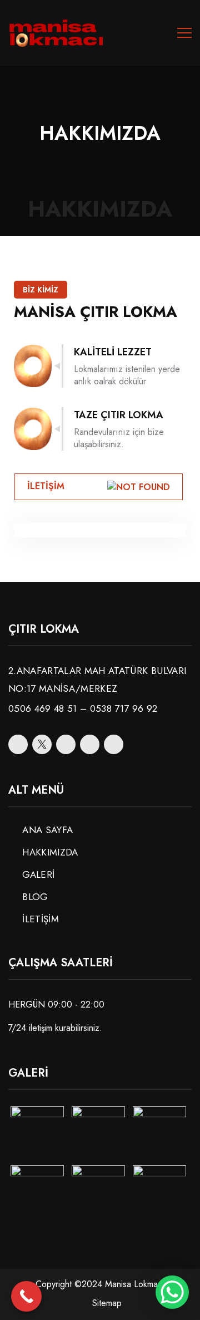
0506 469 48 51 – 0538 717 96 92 (83, 708)
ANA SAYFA (47, 830)
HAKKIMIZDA (50, 852)
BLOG (35, 896)
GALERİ (38, 874)
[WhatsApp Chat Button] (172, 1292)
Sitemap (107, 1303)
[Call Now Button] (26, 1296)
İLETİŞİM (40, 919)
